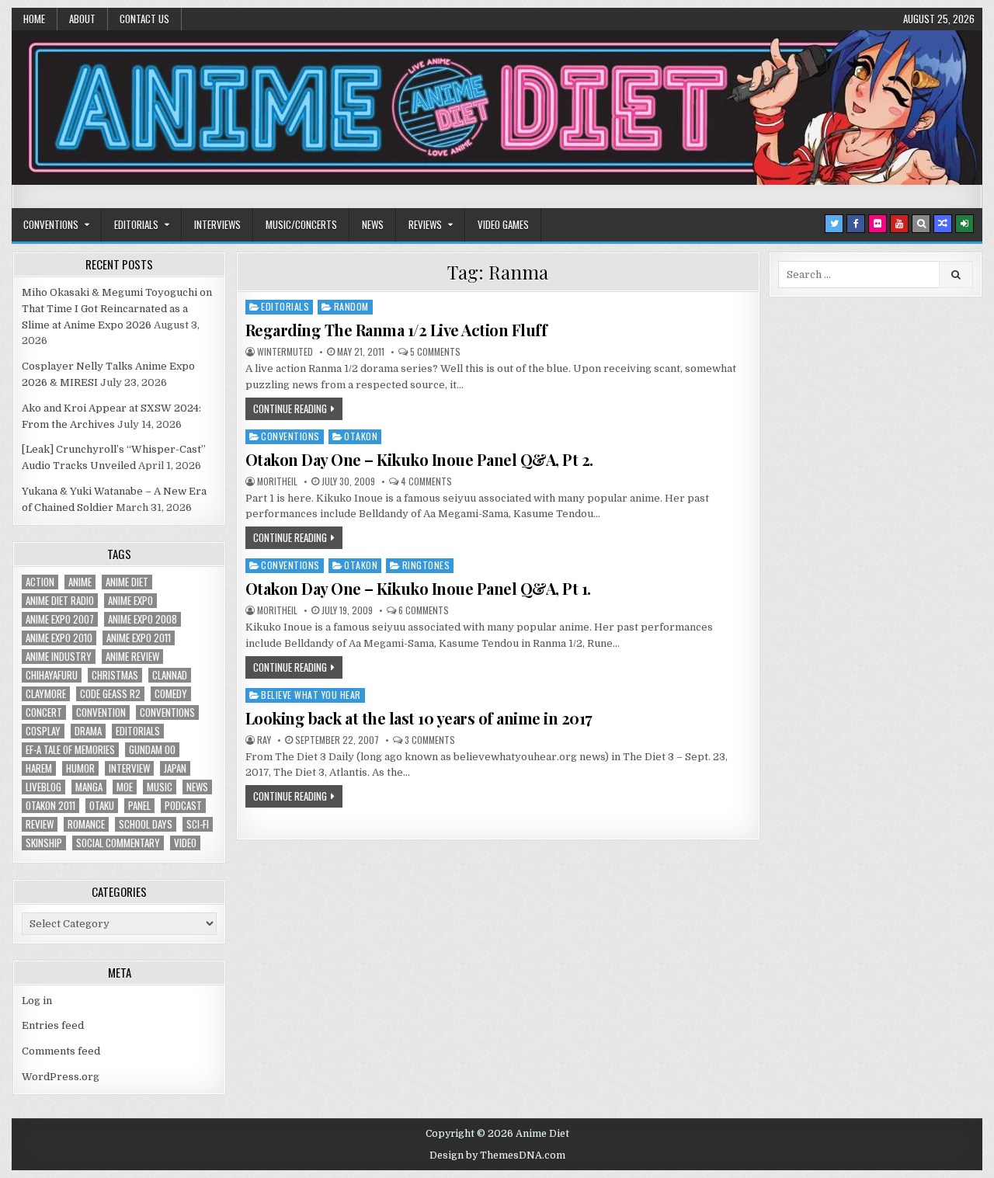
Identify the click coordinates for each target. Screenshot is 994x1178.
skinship (44, 843)
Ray (264, 740)
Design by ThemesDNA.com (497, 1155)
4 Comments (426, 481)
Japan (175, 768)
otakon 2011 (50, 805)
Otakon (360, 436)
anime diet (127, 582)
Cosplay (43, 731)
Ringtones (426, 565)
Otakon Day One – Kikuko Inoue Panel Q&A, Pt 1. (418, 588)
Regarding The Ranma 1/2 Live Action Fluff (396, 329)
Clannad (169, 675)
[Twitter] (834, 223)
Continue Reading (290, 408)
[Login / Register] (964, 223)
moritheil (277, 481)
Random (351, 306)
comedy (171, 693)
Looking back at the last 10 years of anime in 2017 (419, 717)
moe (124, 787)
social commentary (118, 843)
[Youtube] (899, 223)
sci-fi (197, 824)
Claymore (46, 693)
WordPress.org (60, 1076)
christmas (115, 675)
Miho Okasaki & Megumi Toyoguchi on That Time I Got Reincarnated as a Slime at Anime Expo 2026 (117, 309)
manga (89, 787)
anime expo (130, 600)
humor (80, 768)
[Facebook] (855, 223)
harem (39, 768)
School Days (145, 824)
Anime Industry (59, 656)
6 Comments (423, 610)
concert (44, 712)
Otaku (101, 805)
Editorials (136, 224)
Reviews (425, 224)
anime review (132, 656)
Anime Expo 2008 (142, 619)
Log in (37, 1000)
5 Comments (435, 351)
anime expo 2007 (60, 619)
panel (139, 805)
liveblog (43, 787)
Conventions (50, 224)
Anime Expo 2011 (138, 638)
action (40, 582)
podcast (183, 805)
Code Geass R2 (110, 693)
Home (34, 18)
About (82, 18)
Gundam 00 (152, 749)
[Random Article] (942, 223)
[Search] (921, 223)
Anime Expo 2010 (59, 638)
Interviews (217, 224)
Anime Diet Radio (60, 600)
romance (86, 824)
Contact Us (144, 18)
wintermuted (285, 351)
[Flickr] (877, 223)
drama (88, 731)
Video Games (503, 224)
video (185, 843)
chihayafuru (52, 675)
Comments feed (61, 1051)
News (373, 224)
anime (80, 582)
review (40, 824)
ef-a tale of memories (70, 749)
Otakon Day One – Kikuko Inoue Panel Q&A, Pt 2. (419, 459)
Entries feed (53, 1025)
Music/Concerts (301, 224)
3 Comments (430, 740)
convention (101, 712)
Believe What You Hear (311, 694)
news (197, 787)
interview (129, 768)
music (159, 787)
